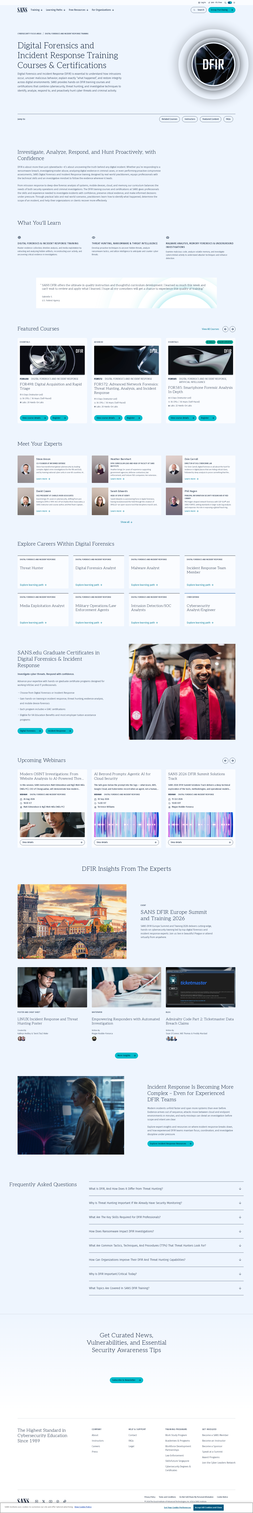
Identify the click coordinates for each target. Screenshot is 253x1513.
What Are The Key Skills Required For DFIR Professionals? (125, 1217)
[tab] (36, 10)
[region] (126, 1508)
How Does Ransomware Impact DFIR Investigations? (121, 1231)
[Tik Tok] (64, 1501)
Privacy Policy (150, 1497)
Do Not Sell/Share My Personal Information (196, 1497)
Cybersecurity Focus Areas (29, 34)
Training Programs (176, 1429)
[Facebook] (57, 1501)
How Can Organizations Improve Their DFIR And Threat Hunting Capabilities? (137, 1259)
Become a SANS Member (215, 1435)
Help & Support (137, 1429)
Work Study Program (176, 1435)
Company (96, 1429)
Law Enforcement (174, 1455)
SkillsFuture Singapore (177, 1461)
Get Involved (209, 1429)
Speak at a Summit (212, 1451)
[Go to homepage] (22, 9)
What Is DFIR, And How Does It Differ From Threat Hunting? (126, 1188)
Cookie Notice (222, 1497)
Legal (131, 1446)
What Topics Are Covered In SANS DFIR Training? (119, 1288)
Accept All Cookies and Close (208, 1507)
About (95, 1435)
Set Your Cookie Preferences (177, 1507)
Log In (203, 2)
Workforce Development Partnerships (178, 1448)
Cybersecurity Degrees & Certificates (178, 1468)
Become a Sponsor (212, 1446)
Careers (96, 1446)
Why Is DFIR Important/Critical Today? (113, 1274)
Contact (133, 1435)
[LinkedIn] (36, 1501)
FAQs (131, 1440)
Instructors (98, 1440)
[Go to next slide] (232, 329)
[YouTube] (50, 1501)
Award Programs (211, 1457)
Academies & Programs (177, 1440)
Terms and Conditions (167, 1497)
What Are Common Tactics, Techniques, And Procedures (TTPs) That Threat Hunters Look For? (147, 1245)
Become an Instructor (213, 1440)
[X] (43, 1501)
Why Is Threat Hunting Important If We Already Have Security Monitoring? (135, 1203)
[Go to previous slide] (225, 329)
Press (95, 1451)
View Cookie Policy (83, 1507)
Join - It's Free (216, 2)
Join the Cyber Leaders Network (218, 1462)
